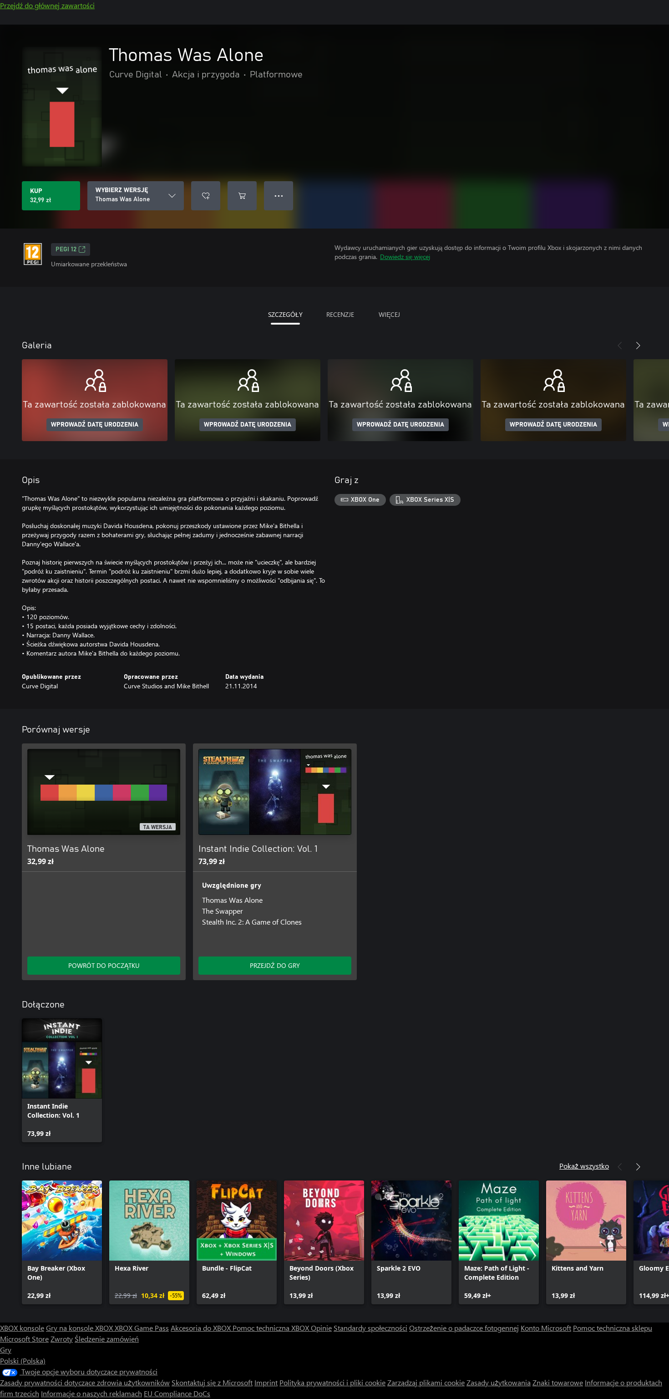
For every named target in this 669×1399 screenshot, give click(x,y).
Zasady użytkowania (498, 1382)
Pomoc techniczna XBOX (272, 1328)
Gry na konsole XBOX (80, 1328)
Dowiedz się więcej (405, 256)
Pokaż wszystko (584, 1165)
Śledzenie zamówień (107, 1338)
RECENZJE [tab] (340, 314)
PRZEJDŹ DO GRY (275, 965)
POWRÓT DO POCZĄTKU (104, 965)
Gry (5, 1349)
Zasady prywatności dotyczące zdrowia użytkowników (85, 1382)
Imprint (266, 1382)
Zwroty (62, 1338)
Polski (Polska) (23, 1360)
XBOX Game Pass (142, 1328)
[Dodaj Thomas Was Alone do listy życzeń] (205, 195)
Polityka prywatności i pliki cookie (332, 1382)
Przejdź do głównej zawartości (47, 5)
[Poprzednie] (620, 345)
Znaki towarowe (557, 1382)
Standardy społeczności (370, 1328)
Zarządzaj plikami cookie (426, 1382)
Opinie (321, 1328)
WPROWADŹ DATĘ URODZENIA (94, 425)
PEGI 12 (66, 249)
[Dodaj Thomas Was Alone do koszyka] (242, 195)
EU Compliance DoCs (177, 1393)
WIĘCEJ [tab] (389, 314)
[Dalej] (638, 345)
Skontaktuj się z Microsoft (212, 1382)
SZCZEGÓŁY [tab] (285, 314)
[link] (62, 1080)
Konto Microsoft (546, 1328)
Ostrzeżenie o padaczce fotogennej (464, 1328)
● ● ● (278, 195)
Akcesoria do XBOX (202, 1328)
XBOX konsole (22, 1328)
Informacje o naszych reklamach (91, 1393)
